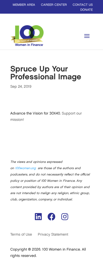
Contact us (83, 4)
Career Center (54, 4)
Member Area (24, 4)
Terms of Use (21, 234)
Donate (86, 9)
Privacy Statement (53, 234)
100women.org (25, 168)
